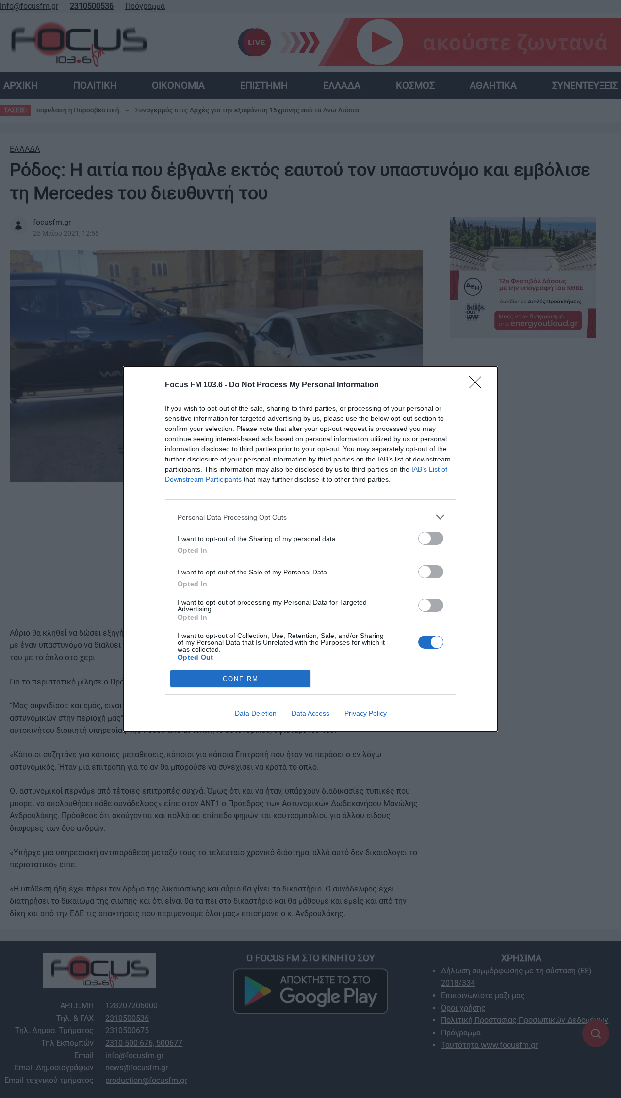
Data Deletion (256, 713)
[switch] (430, 538)
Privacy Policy (365, 713)
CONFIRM (241, 679)
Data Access (310, 713)
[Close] (478, 385)
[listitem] (310, 517)
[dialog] (310, 549)
